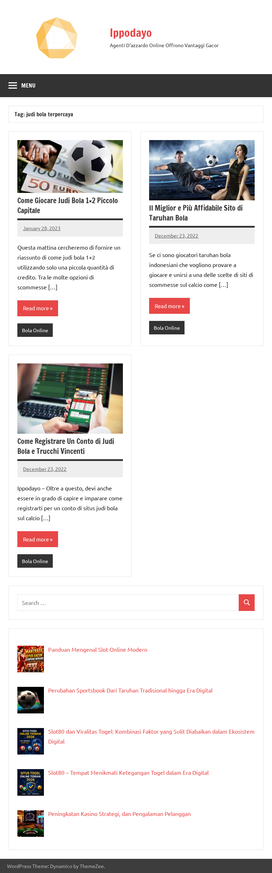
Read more (36, 308)
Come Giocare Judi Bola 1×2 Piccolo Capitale (67, 205)
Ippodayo (131, 32)
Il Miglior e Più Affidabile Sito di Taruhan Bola (196, 213)
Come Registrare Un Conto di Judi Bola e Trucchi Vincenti (65, 446)
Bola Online (35, 330)
